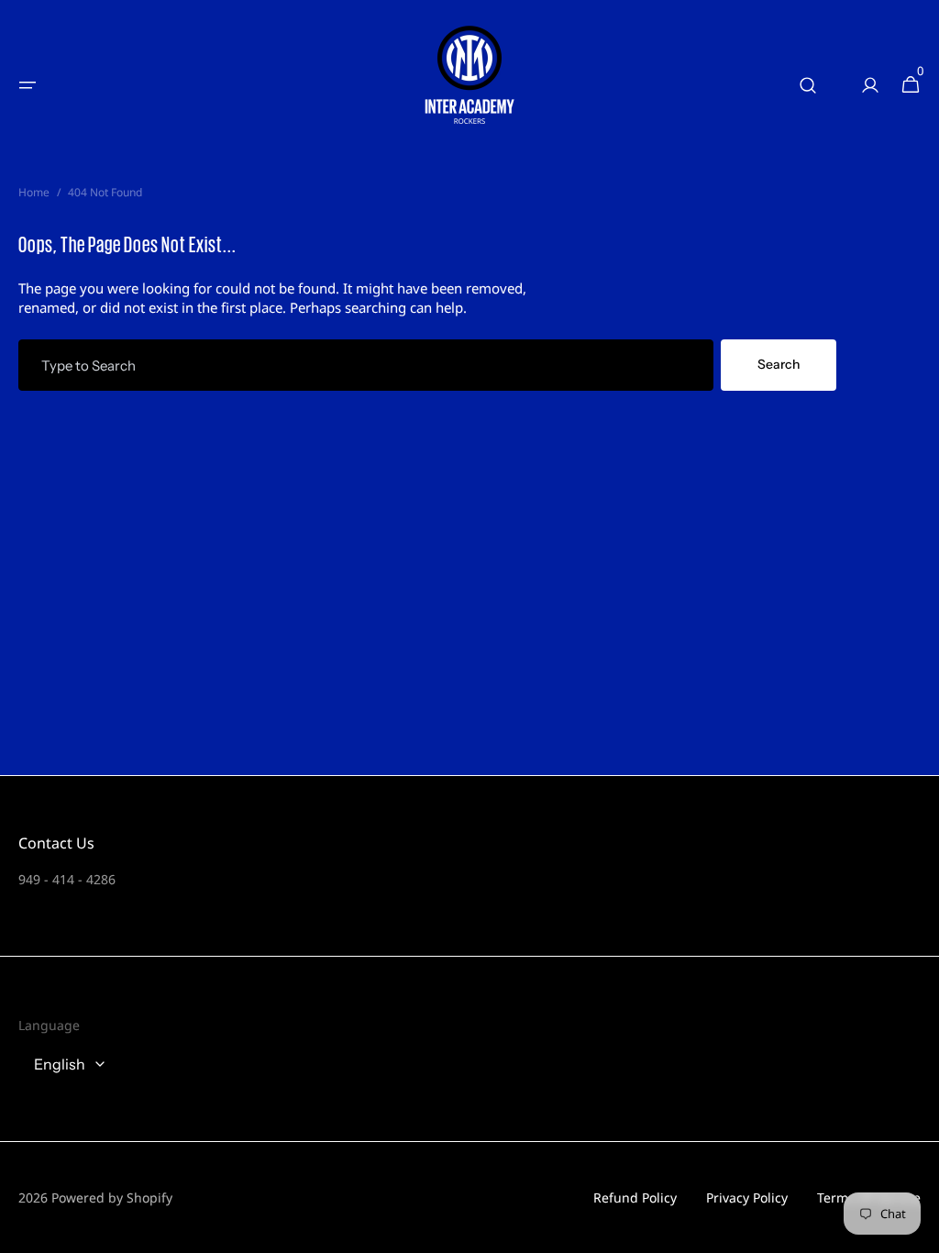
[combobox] (365, 365)
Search (778, 364)
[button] (27, 85)
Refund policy (635, 1197)
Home (34, 192)
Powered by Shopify (111, 1197)
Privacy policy (747, 1197)
